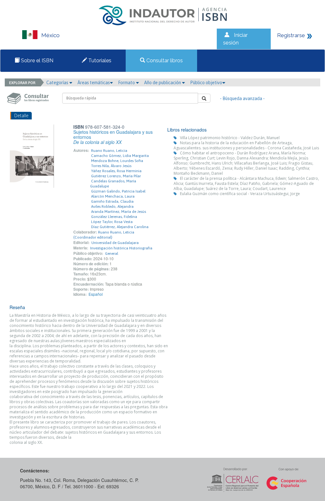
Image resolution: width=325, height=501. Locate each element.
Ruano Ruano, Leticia (109, 150)
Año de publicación (163, 82)
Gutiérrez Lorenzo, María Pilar (116, 176)
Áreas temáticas (93, 82)
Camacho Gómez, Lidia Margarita (120, 155)
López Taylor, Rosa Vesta (112, 222)
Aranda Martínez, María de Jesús (118, 211)
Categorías (57, 82)
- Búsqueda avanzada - (242, 98)
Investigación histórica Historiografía (121, 248)
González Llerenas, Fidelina (114, 216)
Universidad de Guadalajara (115, 242)
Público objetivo (206, 82)
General (111, 253)
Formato (127, 82)
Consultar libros (164, 61)
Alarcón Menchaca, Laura (113, 196)
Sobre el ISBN (36, 61)
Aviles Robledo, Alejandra (112, 206)
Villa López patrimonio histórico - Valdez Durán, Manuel (230, 137)
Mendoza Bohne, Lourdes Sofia (117, 161)
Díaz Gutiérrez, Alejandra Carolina (120, 227)
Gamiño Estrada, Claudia (112, 201)
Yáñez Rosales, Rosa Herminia (116, 171)
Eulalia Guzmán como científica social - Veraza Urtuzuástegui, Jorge (240, 193)
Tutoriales (99, 61)
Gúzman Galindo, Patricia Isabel (118, 191)
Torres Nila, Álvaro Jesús (111, 166)
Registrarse (291, 35)
